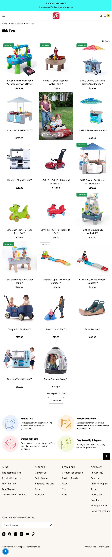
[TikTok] (21, 534)
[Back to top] (106, 456)
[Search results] (100, 15)
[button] (5, 551)
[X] (3, 534)
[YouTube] (27, 534)
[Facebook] (9, 534)
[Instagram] (15, 534)
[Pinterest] (33, 534)
